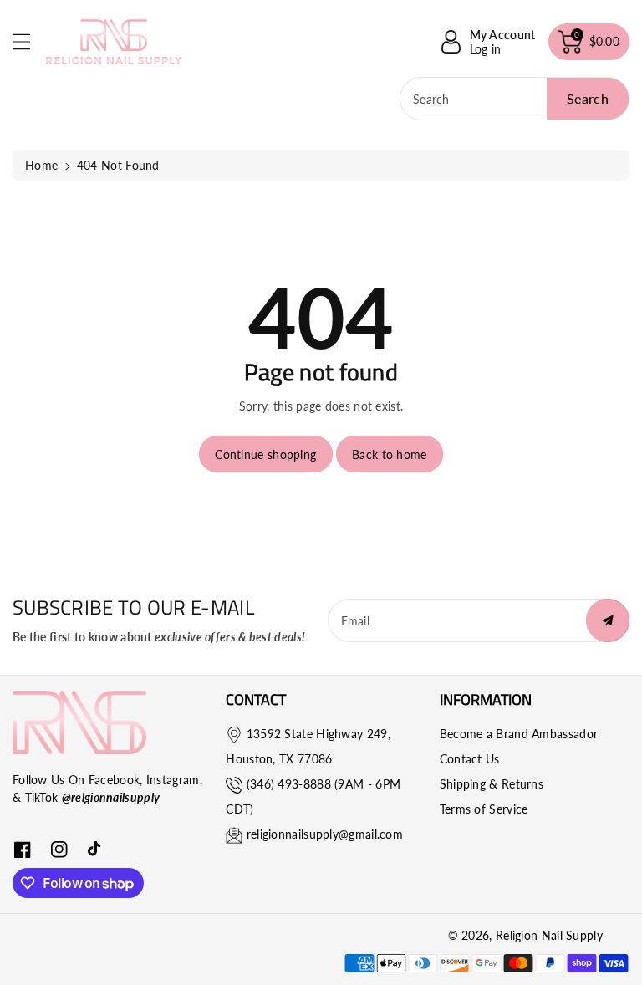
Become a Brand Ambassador (519, 734)
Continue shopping (265, 454)
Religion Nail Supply (549, 935)
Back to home (389, 454)
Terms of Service (484, 809)
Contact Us (470, 759)
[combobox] (514, 99)
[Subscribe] (607, 620)
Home (41, 165)
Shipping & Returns (491, 784)
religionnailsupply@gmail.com (325, 834)
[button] (29, 41)
